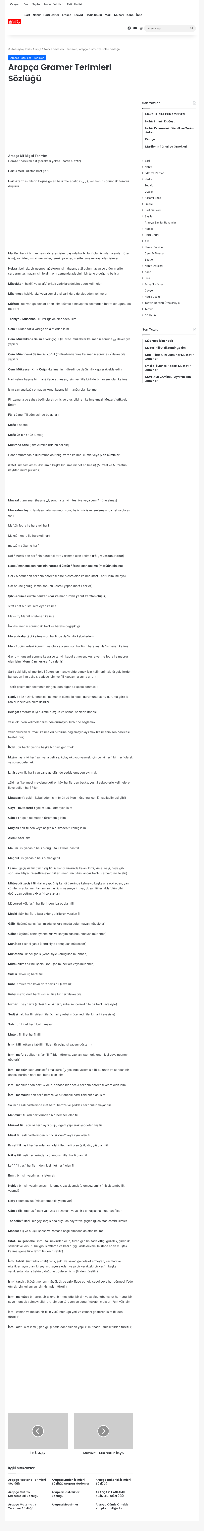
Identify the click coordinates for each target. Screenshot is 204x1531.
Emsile (66, 15)
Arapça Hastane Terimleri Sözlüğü (27, 1482)
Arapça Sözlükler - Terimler (60, 49)
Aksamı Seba (153, 197)
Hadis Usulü (94, 15)
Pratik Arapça (33, 49)
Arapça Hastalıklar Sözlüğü (65, 1494)
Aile (147, 241)
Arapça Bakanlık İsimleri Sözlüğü (113, 1482)
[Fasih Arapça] (14, 21)
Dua (26, 4)
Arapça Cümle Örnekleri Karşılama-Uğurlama (113, 1506)
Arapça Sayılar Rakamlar (160, 222)
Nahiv (37, 15)
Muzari (119, 15)
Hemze (149, 228)
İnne (139, 15)
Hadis (148, 179)
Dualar (149, 191)
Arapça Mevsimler (65, 1504)
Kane (130, 15)
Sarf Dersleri (153, 210)
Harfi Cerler (51, 15)
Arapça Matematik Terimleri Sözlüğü (22, 1506)
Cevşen (15, 4)
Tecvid (78, 15)
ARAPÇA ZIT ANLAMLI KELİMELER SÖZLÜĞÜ (110, 1494)
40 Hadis (150, 315)
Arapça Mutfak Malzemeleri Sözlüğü (23, 1494)
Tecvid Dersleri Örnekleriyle (162, 302)
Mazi (108, 15)
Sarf (27, 15)
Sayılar (36, 4)
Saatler (149, 259)
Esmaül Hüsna (154, 284)
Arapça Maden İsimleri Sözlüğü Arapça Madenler (70, 1482)
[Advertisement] (70, 119)
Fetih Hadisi (74, 4)
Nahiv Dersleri (154, 265)
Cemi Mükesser (154, 253)
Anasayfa (17, 49)
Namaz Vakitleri (53, 4)
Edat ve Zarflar (154, 173)
